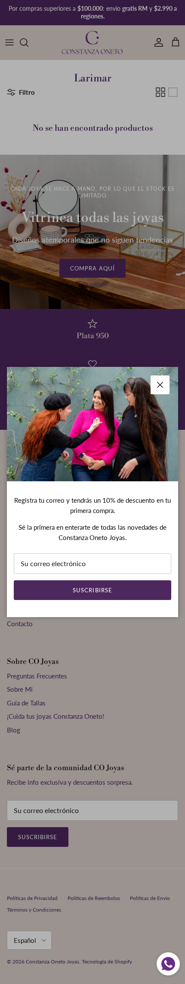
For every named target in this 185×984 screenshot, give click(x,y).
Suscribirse (92, 590)
